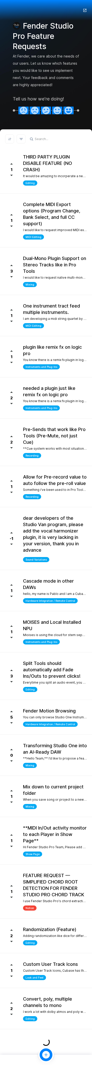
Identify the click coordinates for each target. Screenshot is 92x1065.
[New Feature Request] (46, 1055)
